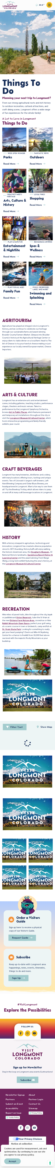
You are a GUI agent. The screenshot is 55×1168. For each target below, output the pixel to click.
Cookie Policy (13, 1117)
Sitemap (33, 1108)
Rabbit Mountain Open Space (15, 623)
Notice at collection (21, 1143)
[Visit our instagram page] (27, 1033)
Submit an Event (14, 1104)
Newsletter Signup (15, 1095)
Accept (12, 1161)
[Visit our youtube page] (34, 1033)
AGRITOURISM (16, 320)
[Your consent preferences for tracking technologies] (50, 1163)
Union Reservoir (23, 617)
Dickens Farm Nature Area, (22, 620)
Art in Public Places (18, 412)
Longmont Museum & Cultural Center (27, 418)
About (32, 1095)
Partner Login (36, 1099)
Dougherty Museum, (40, 552)
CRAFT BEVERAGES (22, 469)
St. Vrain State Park (11, 629)
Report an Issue (14, 1113)
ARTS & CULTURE (19, 394)
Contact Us (34, 1104)
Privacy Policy (36, 1113)
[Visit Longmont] (10, 5)
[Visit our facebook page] (21, 1033)
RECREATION (16, 609)
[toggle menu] (49, 5)
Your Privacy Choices (30, 1139)
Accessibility (12, 1108)
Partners (10, 1099)
